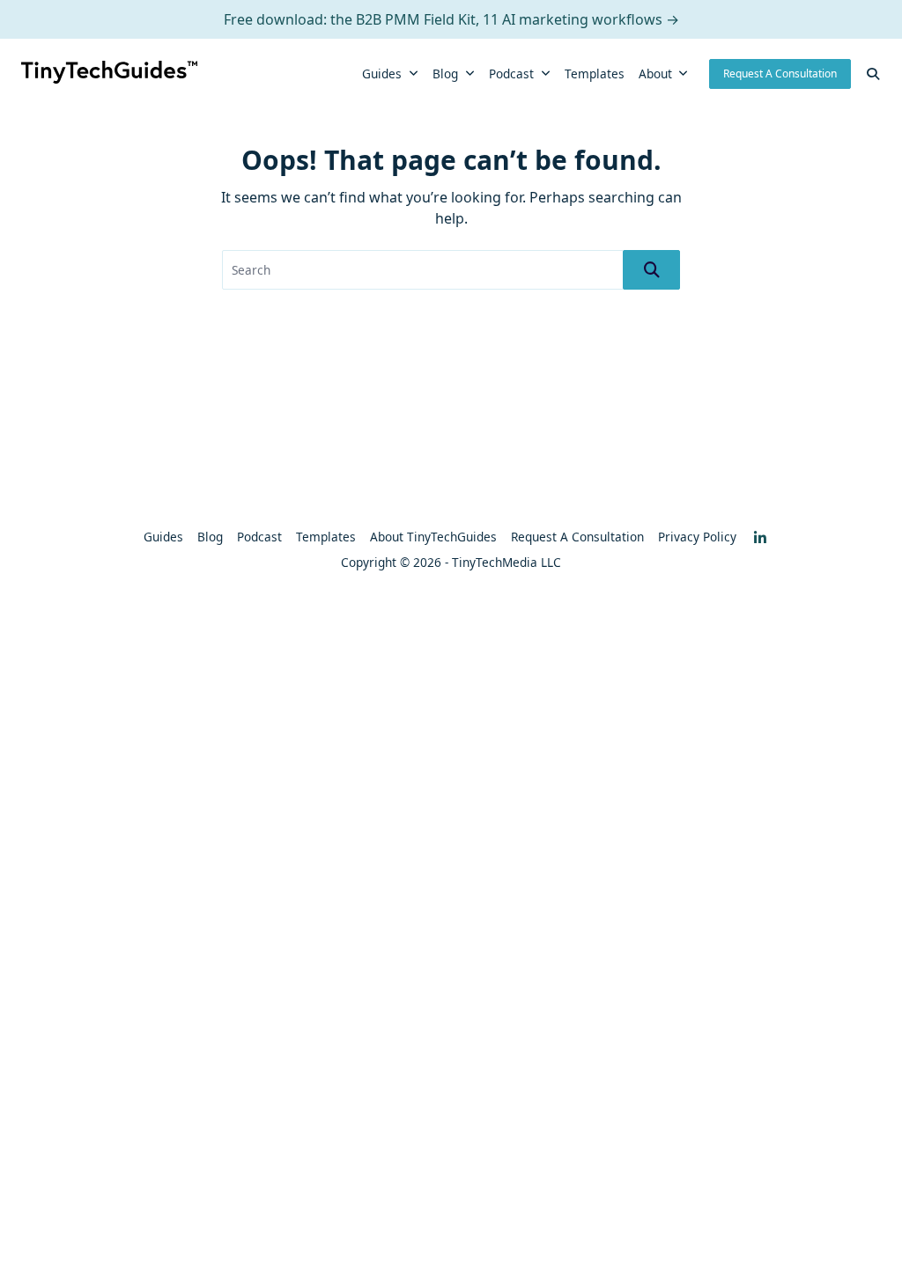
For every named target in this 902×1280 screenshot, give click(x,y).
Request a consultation (577, 536)
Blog (445, 73)
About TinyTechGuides (433, 536)
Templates (595, 73)
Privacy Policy (697, 536)
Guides (382, 73)
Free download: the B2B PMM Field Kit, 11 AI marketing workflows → (451, 19)
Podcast (511, 73)
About (655, 73)
